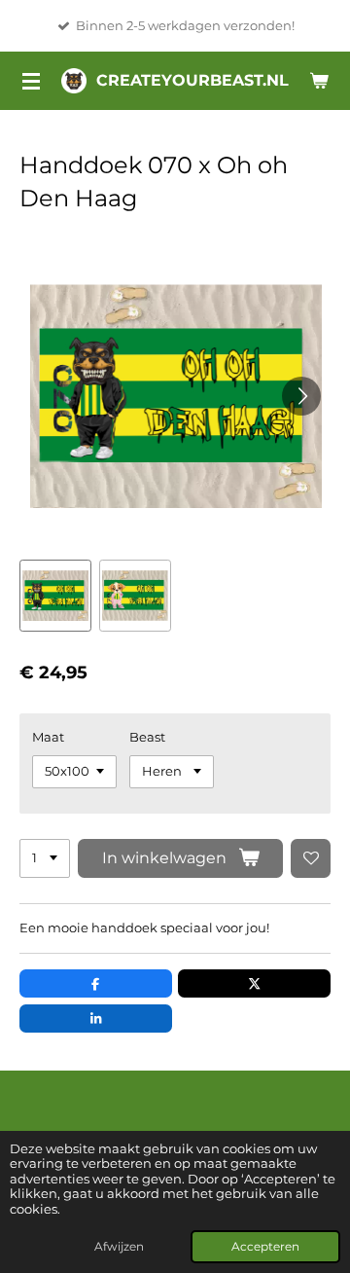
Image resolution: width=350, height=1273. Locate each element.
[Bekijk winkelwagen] (319, 80)
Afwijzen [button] (119, 1247)
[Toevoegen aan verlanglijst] (311, 859)
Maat (48, 737)
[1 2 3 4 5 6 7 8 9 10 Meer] (44, 859)
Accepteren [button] (265, 1247)
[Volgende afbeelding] (301, 396)
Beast (147, 737)
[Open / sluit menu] (31, 80)
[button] (55, 596)
